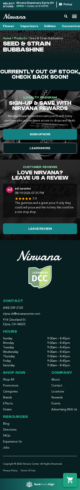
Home (7, 38)
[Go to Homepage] (40, 271)
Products (20, 38)
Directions (9, 429)
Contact (56, 385)
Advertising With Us (64, 409)
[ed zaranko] (9, 190)
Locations (57, 391)
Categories (10, 391)
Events (55, 403)
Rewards (57, 397)
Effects (8, 403)
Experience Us (12, 441)
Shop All (8, 379)
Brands (7, 397)
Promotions (10, 385)
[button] (44, 4)
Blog (6, 423)
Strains (7, 409)
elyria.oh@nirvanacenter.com (21, 313)
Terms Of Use (28, 470)
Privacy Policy (10, 470)
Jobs (6, 447)
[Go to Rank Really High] (40, 484)
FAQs (6, 435)
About (55, 379)
